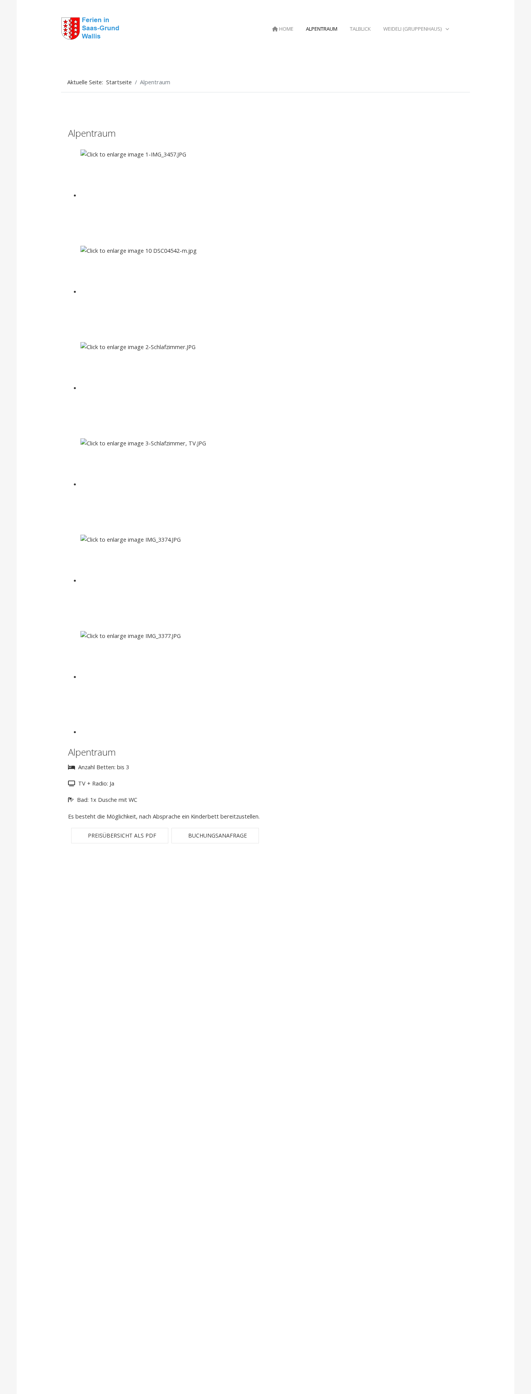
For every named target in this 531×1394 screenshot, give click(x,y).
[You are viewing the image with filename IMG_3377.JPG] (150, 677)
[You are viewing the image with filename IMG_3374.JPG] (150, 580)
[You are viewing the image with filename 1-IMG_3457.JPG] (150, 195)
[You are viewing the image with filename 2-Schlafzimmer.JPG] (150, 388)
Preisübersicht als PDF (121, 835)
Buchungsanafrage (217, 835)
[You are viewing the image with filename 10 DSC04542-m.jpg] (150, 291)
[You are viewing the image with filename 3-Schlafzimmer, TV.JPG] (150, 484)
